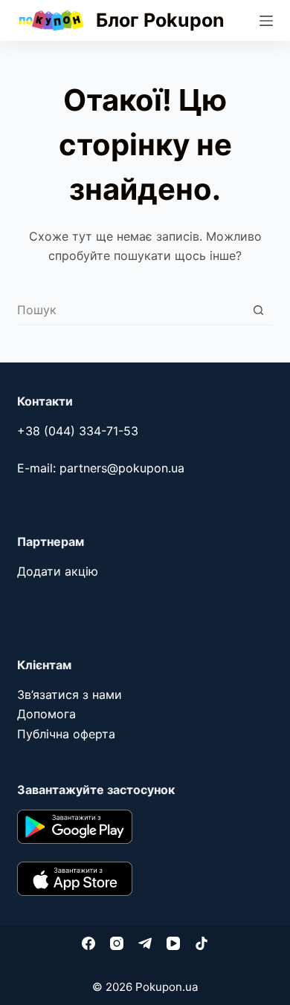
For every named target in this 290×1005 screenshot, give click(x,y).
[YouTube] (173, 943)
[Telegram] (145, 943)
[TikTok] (201, 943)
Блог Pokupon (160, 20)
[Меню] (266, 20)
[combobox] (130, 310)
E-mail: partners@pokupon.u (97, 468)
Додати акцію (57, 571)
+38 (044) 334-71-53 (77, 430)
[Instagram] (116, 943)
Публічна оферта (66, 733)
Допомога (46, 713)
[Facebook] (88, 943)
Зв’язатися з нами (69, 694)
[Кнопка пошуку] (258, 310)
